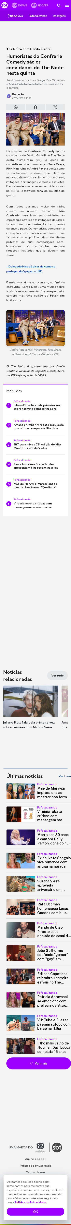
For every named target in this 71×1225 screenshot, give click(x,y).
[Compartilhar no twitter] (55, 107)
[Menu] (67, 5)
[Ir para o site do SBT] (57, 1147)
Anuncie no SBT (35, 1159)
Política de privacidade (35, 1165)
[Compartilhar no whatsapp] (15, 107)
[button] (30, 711)
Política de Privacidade (30, 1202)
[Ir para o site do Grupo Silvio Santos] (29, 1147)
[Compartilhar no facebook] (35, 107)
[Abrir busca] (59, 5)
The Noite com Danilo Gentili (28, 49)
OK (35, 1212)
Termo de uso (35, 1172)
